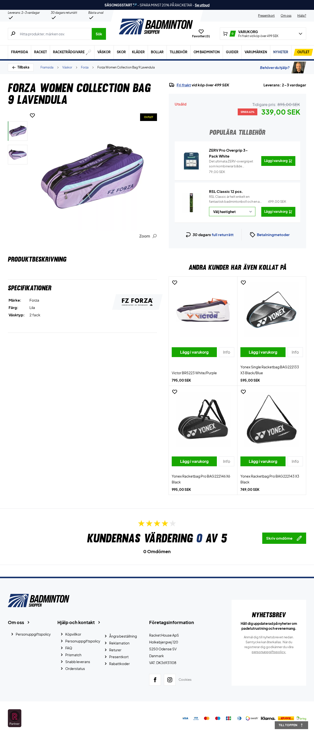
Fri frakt (184, 85)
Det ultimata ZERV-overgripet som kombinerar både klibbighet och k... (231, 164)
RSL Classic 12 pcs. (226, 191)
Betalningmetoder (273, 234)
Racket (40, 52)
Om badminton (207, 52)
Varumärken (256, 52)
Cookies (185, 680)
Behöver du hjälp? (274, 67)
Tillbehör (178, 52)
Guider (232, 52)
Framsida (19, 52)
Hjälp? (301, 15)
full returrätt (223, 234)
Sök (99, 34)
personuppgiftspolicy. (269, 652)
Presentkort (266, 15)
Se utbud (202, 5)
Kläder (138, 52)
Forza (85, 67)
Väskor (104, 52)
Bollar (157, 52)
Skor (121, 52)
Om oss (286, 15)
